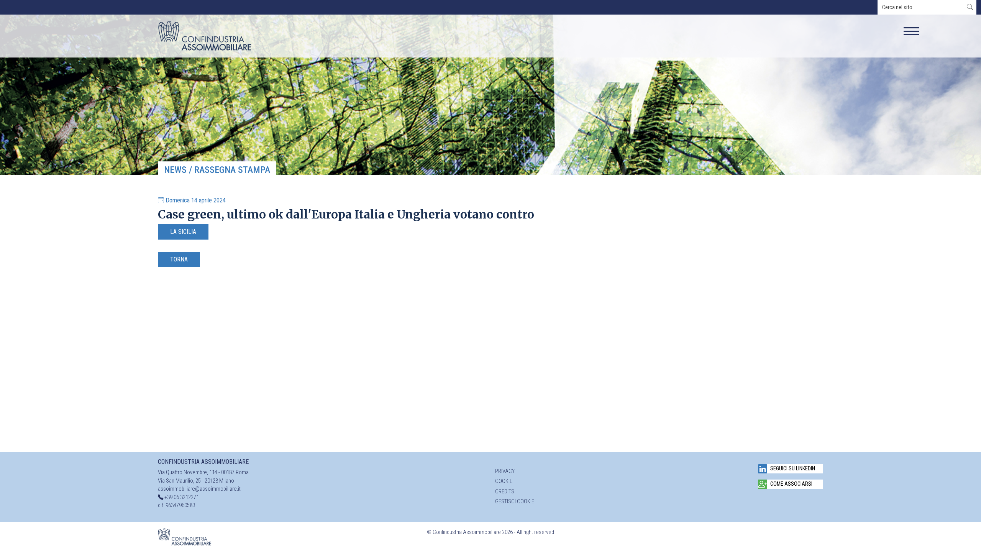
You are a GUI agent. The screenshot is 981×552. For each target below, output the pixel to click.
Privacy (505, 471)
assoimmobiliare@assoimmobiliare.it (199, 489)
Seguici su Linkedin (792, 468)
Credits (504, 491)
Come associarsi (791, 484)
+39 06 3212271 (181, 497)
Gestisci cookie (514, 501)
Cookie (503, 481)
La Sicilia (183, 231)
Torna (179, 259)
